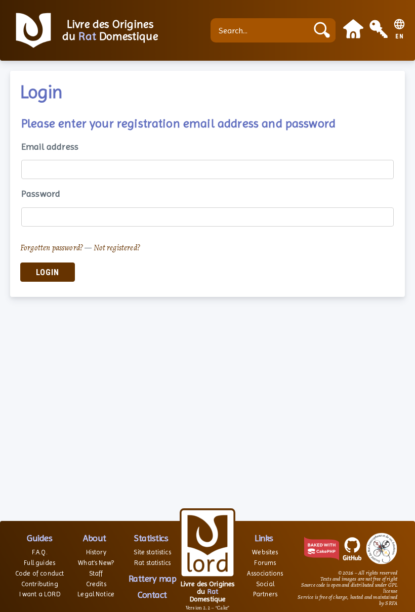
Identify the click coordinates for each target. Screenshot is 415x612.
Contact (152, 594)
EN (399, 36)
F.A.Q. (40, 552)
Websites (265, 552)
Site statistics (152, 552)
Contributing (39, 584)
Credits (96, 584)
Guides (39, 538)
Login (47, 272)
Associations (265, 573)
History (96, 552)
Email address (49, 146)
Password (40, 193)
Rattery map (153, 578)
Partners (265, 594)
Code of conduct (39, 573)
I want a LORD (39, 594)
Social (265, 584)
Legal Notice (95, 594)
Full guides (39, 562)
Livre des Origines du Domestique (110, 30)
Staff (96, 573)
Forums (265, 562)
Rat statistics (152, 562)
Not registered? (117, 247)
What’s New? (96, 562)
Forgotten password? (51, 247)
